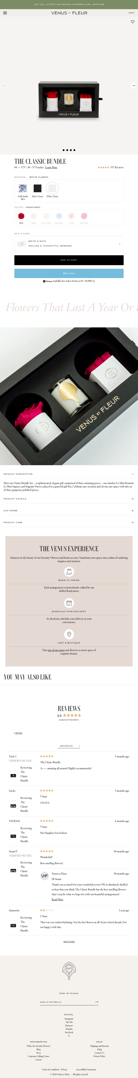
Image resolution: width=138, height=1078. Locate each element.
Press (38, 1053)
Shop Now (98, 4)
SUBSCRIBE (96, 1002)
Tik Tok (69, 1022)
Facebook (69, 1032)
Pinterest (69, 1025)
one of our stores (56, 650)
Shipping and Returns (99, 1046)
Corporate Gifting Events (38, 1056)
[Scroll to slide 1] (63, 150)
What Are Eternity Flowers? (38, 1046)
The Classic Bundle (24, 776)
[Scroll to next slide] (133, 86)
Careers (38, 1059)
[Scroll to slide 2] (67, 150)
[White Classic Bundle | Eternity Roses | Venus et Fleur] (69, 13)
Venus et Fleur (63, 1074)
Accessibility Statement (86, 1069)
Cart (132, 13)
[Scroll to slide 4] (74, 150)
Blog (39, 1049)
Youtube (69, 1029)
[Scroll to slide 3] (70, 150)
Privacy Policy (99, 1056)
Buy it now (69, 273)
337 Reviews (117, 167)
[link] (111, 167)
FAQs (99, 1049)
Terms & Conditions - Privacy (54, 1069)
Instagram (69, 1019)
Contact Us (99, 1053)
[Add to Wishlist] (132, 22)
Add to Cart (69, 260)
